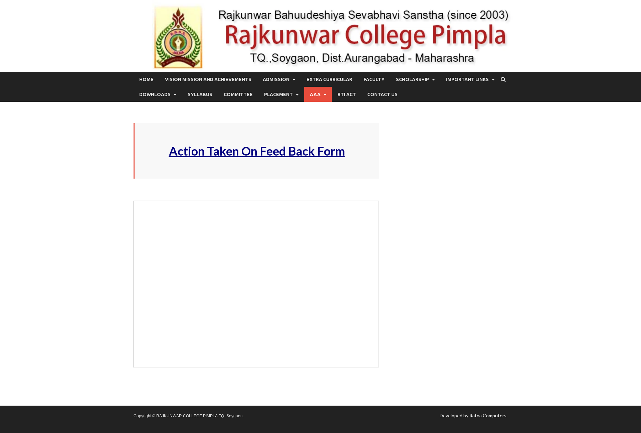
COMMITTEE (238, 94)
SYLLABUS (200, 94)
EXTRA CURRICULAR (329, 79)
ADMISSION (276, 79)
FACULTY (374, 79)
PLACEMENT (278, 94)
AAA (315, 94)
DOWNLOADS (155, 94)
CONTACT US (382, 94)
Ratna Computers (487, 415)
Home (146, 79)
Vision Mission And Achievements (208, 79)
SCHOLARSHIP (412, 79)
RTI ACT (347, 94)
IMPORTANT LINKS (467, 79)
